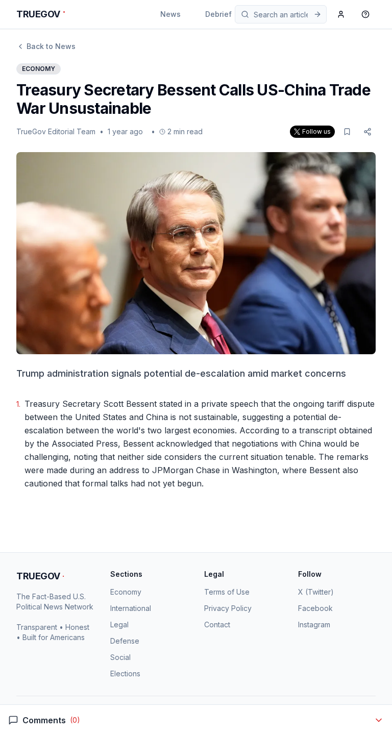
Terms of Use (227, 591)
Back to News (51, 46)
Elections (125, 673)
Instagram (314, 624)
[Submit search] (317, 14)
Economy (125, 591)
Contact (217, 624)
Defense (124, 640)
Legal (119, 624)
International (130, 608)
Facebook (315, 608)
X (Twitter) (316, 591)
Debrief (218, 14)
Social (120, 657)
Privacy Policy (228, 608)
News (170, 14)
